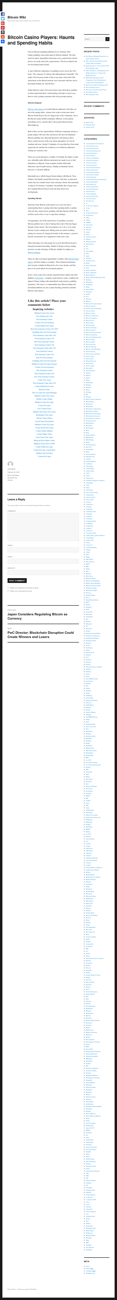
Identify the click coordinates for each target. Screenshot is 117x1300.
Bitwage (88, 397)
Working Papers (91, 1235)
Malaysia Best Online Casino (44, 440)
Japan (87, 808)
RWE (87, 1047)
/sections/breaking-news (93, 151)
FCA (87, 657)
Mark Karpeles (90, 875)
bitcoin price (90, 359)
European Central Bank (93, 633)
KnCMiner (89, 827)
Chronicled (89, 490)
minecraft (89, 906)
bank (87, 268)
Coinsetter (89, 519)
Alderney (89, 227)
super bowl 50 (90, 1128)
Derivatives (89, 576)
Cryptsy (88, 550)
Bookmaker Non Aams (44, 415)
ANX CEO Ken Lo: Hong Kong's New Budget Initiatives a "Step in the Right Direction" (97, 73)
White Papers (90, 1231)
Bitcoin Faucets (91, 330)
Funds (88, 693)
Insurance (89, 781)
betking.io (89, 292)
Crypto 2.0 (89, 545)
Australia (88, 258)
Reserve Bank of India (93, 1020)
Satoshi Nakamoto (91, 1054)
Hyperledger (89, 755)
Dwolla (88, 605)
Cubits (88, 552)
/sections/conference (92, 160)
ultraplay (88, 1183)
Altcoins (88, 230)
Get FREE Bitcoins (92, 717)
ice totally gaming (91, 762)
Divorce (88, 593)
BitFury (88, 375)
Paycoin (88, 968)
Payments (89, 970)
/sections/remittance (92, 189)
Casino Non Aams (44, 380)
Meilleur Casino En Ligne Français (44, 364)
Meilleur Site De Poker (44, 453)
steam (87, 1118)
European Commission (93, 636)
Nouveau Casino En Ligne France (96, 90)
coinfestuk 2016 (91, 511)
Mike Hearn (89, 901)
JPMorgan (89, 822)
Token (88, 1154)
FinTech (88, 672)
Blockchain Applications (93, 409)
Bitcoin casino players (36, 109)
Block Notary (90, 402)
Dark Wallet (89, 559)
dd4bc (88, 569)
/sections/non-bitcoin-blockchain (96, 179)
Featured (88, 660)
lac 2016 (88, 834)
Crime (88, 543)
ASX (87, 253)
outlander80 (11, 469)
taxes (87, 1137)
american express (91, 237)
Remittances (89, 1013)
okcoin (88, 953)
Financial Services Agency (94, 667)
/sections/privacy (91, 184)
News (87, 934)
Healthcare (89, 746)
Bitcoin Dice (90, 323)
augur (87, 256)
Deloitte (88, 574)
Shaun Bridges (90, 1082)
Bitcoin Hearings (91, 347)
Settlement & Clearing (93, 1078)
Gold (87, 722)
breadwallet (89, 449)
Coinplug (89, 514)
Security (88, 1073)
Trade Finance (90, 1159)
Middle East (89, 898)
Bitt (87, 394)
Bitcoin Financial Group (93, 332)
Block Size (89, 404)
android (88, 239)
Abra (87, 210)
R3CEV (88, 1004)
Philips (88, 977)
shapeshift (89, 1080)
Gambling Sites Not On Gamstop (44, 332)
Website (11, 568)
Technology (89, 1142)
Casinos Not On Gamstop (44, 322)
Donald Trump (90, 595)
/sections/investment (92, 175)
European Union (91, 640)
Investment (89, 791)
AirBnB (88, 222)
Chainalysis (89, 478)
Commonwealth (91, 521)
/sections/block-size (92, 146)
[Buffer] (2, 32)
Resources (89, 1023)
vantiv (88, 1204)
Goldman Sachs (90, 724)
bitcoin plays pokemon (93, 354)
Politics (88, 987)
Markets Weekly (91, 879)
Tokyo (88, 1157)
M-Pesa (88, 872)
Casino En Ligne (44, 405)
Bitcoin (88, 301)
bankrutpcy (89, 285)
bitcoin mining (90, 351)
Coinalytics (89, 504)
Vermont (88, 1207)
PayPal (88, 973)
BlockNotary (90, 423)
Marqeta (88, 882)
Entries (89, 1268)
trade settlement (91, 1161)
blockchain (89, 406)
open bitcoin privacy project (94, 958)
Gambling (89, 695)
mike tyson (89, 903)
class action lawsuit (92, 492)
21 (86, 203)
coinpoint (89, 516)
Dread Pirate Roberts (92, 600)
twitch (88, 1168)
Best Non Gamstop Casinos (44, 341)
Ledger (88, 846)
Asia (87, 249)
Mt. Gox (88, 918)
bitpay (88, 390)
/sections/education (92, 170)
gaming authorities (91, 700)
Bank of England (91, 273)
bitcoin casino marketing (93, 308)
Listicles (88, 863)
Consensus (89, 531)
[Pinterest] (2, 27)
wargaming (89, 1226)
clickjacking (90, 495)
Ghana (88, 719)
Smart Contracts (91, 1097)
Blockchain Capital (92, 411)
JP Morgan (89, 820)
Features (88, 662)
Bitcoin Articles (91, 306)
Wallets (88, 1223)
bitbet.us (88, 299)
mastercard (89, 884)
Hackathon (89, 731)
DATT (87, 564)
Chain (88, 476)
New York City (90, 932)
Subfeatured (89, 1125)
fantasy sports (90, 652)
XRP (87, 1243)
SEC (87, 1066)
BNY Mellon (90, 440)
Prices (87, 989)
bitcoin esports (90, 325)
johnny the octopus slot (93, 817)
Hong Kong (89, 753)
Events (88, 645)
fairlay (88, 650)
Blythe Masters (90, 435)
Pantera (88, 965)
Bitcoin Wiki (17, 17)
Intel (87, 784)
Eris (87, 619)
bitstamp (88, 392)
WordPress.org (90, 1273)
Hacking (88, 734)
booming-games (91, 445)
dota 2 (88, 597)
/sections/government (92, 172)
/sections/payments (92, 182)
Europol (88, 643)
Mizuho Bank (90, 913)
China (88, 488)
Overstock (89, 963)
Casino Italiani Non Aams (44, 325)
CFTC (88, 473)
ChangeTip (89, 483)
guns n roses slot (91, 726)
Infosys (88, 777)
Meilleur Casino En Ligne (44, 402)
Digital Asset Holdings (93, 581)
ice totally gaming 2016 (93, 765)
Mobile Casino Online (44, 399)
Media (88, 887)
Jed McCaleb (90, 810)
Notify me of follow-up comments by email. (24, 588)
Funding (88, 691)
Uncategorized (90, 1190)
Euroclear (89, 629)
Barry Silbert (90, 289)
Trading (88, 1164)
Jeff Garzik (89, 812)
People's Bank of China (93, 975)
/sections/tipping (91, 194)
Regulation (89, 1008)
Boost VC (89, 447)
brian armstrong (91, 454)
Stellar (88, 1121)
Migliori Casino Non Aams (44, 313)
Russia (88, 1044)
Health (88, 743)
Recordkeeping (90, 1006)
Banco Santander (91, 265)
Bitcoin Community (92, 316)
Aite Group (89, 225)
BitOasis (88, 387)
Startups (88, 1111)
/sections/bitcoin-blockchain (95, 144)
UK (87, 1178)
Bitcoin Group (90, 339)
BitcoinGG (89, 368)
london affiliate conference (94, 867)
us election (89, 1197)
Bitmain (88, 385)
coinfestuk (89, 509)
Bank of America (91, 270)
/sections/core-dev (91, 163)
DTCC (88, 602)
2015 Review (90, 201)
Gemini (88, 710)
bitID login (89, 382)
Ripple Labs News (91, 1032)
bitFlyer (88, 373)
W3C (87, 1221)
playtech (88, 980)
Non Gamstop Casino (92, 94)
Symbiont (89, 1133)
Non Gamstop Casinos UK (44, 338)
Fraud (87, 676)
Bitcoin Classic (90, 313)
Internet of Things (91, 786)
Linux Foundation (91, 860)
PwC (87, 996)
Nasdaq (88, 922)
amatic (88, 232)
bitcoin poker (90, 356)
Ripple (88, 1028)
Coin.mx (88, 502)
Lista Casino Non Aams (44, 437)
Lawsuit (88, 844)
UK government (91, 1180)
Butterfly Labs (90, 457)
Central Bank (90, 468)
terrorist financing (91, 1147)
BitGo (88, 380)
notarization (89, 944)
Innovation (89, 779)
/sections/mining (91, 177)
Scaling (88, 1063)
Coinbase (89, 507)
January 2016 (90, 127)
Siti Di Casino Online (44, 418)
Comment (12, 511)
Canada (88, 459)
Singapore (89, 1090)
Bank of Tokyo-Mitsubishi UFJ (95, 277)
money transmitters (92, 915)
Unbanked (89, 1188)
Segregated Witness (92, 1075)
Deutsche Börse (90, 578)
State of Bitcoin (91, 1114)
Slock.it (88, 1094)
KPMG (88, 829)
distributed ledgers (91, 590)
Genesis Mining (91, 712)
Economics (89, 612)
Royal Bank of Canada (93, 1042)
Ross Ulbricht (90, 1039)
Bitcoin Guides (90, 342)
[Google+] (2, 23)
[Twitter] (2, 18)
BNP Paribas (89, 437)
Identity (88, 767)
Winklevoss (89, 1233)
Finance (88, 664)
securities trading (91, 1071)
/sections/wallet (91, 198)
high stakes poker (91, 750)
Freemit (88, 683)
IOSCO (88, 796)
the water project (91, 1149)
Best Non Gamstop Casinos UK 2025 (44, 329)
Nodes (88, 939)
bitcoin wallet (90, 366)
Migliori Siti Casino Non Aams (44, 411)
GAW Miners (90, 705)
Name (11, 545)
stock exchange (90, 1123)
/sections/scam (90, 191)
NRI (87, 949)
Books (88, 442)
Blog (87, 430)
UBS (87, 1176)
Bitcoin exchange (34, 252)
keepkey (88, 824)
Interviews (89, 789)
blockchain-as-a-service (93, 418)
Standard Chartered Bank (93, 1106)
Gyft (87, 729)
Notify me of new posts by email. (21, 591)
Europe (88, 631)
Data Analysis (90, 562)
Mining (88, 908)
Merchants (89, 889)
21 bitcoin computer (92, 206)
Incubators (89, 772)
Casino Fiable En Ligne (44, 447)
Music (88, 920)
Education (89, 614)
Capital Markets (91, 461)
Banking (88, 280)
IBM (87, 758)
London (88, 865)
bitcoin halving (90, 344)
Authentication (90, 261)
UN (87, 1185)
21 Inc (88, 208)
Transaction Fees (91, 1166)
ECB (87, 609)
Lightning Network (92, 858)
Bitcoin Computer (91, 318)
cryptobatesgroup (91, 547)
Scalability (89, 1061)
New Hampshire (91, 927)
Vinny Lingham (91, 1211)
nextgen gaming (91, 937)
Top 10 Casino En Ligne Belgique (44, 392)
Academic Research (92, 213)
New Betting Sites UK (44, 316)
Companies (89, 523)
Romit (88, 1037)
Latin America (90, 839)
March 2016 (89, 122)
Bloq (87, 433)
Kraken (88, 832)
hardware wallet (91, 736)
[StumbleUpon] (2, 37)
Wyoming (89, 1238)
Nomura (88, 942)
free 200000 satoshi (92, 679)
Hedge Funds (90, 748)
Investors (88, 793)
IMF (87, 769)
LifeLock (89, 853)
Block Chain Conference (93, 399)
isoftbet (88, 801)
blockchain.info (91, 421)
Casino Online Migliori (44, 431)
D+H (87, 554)
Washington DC (91, 1228)
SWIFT (88, 1130)
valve (87, 1202)
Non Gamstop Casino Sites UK (44, 335)
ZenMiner (89, 1250)
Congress (89, 528)
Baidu (88, 263)
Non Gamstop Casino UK (44, 354)
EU (87, 626)
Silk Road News (91, 1087)
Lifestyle (88, 855)
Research (88, 1018)
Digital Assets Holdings (93, 583)
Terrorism (89, 1145)
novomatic (89, 946)
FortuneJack (39, 278)
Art (87, 246)
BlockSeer (89, 425)
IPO (87, 798)
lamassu (88, 836)
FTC (87, 686)
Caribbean (89, 464)
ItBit (87, 805)
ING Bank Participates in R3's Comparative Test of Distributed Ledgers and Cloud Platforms (96, 80)
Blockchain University (93, 416)
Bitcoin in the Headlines (93, 349)
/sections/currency (91, 165)
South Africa (90, 1102)
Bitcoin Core (90, 320)
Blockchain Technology (93, 414)
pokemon (89, 985)
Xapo (87, 1240)
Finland (88, 669)
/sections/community (92, 158)
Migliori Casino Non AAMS (44, 443)
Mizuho (88, 910)
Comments (90, 1271)
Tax (87, 1135)
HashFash (89, 738)
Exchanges (89, 648)
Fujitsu (88, 688)
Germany (88, 715)
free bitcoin (89, 681)
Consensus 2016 (91, 533)
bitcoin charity (90, 311)
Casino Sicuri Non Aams (44, 427)
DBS (87, 566)
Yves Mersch (90, 1247)
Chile (87, 485)
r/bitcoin (10, 480)
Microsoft (89, 894)
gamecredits (89, 698)
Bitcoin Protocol (91, 361)
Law (87, 841)
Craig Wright (90, 538)
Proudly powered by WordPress (27, 1289)
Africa (88, 218)
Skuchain (89, 1092)
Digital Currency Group (93, 586)
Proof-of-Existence (91, 992)
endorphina (89, 617)
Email (11, 557)
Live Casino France (44, 408)
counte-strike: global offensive (95, 535)
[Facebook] (2, 14)
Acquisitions (90, 215)
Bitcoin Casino (44, 389)
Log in (88, 1266)
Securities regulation (92, 1068)
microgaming (90, 891)
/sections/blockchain (92, 148)
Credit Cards (90, 540)
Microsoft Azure (91, 896)
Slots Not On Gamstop (44, 357)
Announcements (91, 242)
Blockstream (90, 428)
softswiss (88, 1099)
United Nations (90, 1195)
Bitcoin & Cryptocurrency (94, 304)
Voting (88, 1219)
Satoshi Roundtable (92, 1056)
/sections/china (90, 155)
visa (87, 1214)
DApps (88, 557)
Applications (90, 244)
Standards (89, 1109)
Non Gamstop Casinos (44, 319)
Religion (88, 1011)
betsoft (88, 294)
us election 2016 (91, 1200)
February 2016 (90, 125)
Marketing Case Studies (93, 877)
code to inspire (90, 497)
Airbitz (88, 220)
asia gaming (89, 251)
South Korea (89, 1104)
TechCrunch (89, 1140)
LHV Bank (89, 851)
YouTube (88, 1245)
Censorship (89, 466)
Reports (88, 1016)
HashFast (88, 741)
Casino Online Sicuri (44, 434)
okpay (88, 956)
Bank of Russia (90, 275)
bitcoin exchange (91, 328)
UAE (87, 1173)
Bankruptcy (89, 282)
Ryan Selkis (89, 1049)
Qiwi (87, 999)
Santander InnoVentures (93, 1051)
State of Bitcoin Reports (93, 1116)
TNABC (88, 1152)
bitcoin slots (89, 363)
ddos (87, 571)
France (88, 674)
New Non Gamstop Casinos (44, 376)
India (87, 774)
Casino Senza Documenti (44, 421)
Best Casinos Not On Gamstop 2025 (97, 85)
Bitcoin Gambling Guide (93, 337)
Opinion (88, 961)
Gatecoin (88, 703)
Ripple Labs (89, 1030)
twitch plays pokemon (93, 1171)
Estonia (88, 621)
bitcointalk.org (12, 478)
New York (89, 930)
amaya (88, 234)
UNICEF (88, 1192)
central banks (90, 471)
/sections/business (91, 153)
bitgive (88, 378)
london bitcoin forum (92, 870)
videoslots (89, 1209)
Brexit (88, 452)
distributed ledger (91, 588)
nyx (87, 951)
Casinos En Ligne (44, 456)
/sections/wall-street (92, 196)
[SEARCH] (107, 39)
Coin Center (89, 500)
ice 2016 (88, 760)
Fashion (88, 655)
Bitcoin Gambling (13, 475)
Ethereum (89, 624)
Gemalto (88, 707)
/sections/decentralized (93, 167)
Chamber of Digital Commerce (95, 480)
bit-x (87, 296)
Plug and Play (90, 982)
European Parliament (92, 638)
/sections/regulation (92, 187)
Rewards (88, 1025)
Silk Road (89, 1085)
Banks (88, 287)
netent (88, 925)
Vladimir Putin (90, 1216)
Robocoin (89, 1035)
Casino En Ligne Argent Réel (44, 450)
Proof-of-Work (90, 994)
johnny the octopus (92, 815)
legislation (89, 848)
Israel (87, 803)
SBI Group (89, 1059)
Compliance (89, 526)
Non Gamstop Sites (92, 92)
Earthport (89, 607)
